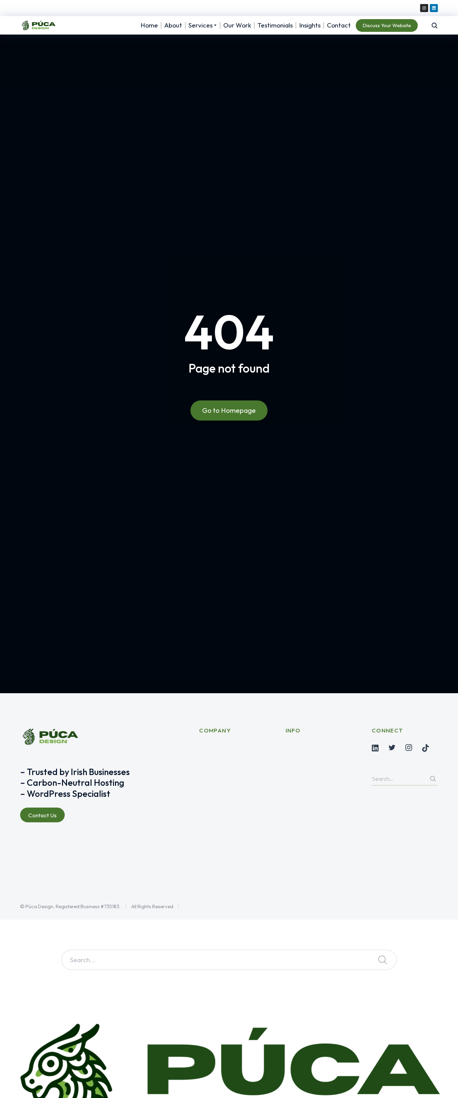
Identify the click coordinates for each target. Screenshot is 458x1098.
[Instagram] (424, 8)
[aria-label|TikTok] (425, 748)
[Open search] (434, 25)
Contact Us (42, 815)
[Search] (433, 779)
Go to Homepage (229, 410)
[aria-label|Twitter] (392, 747)
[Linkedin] (434, 8)
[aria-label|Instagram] (408, 747)
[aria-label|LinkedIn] (375, 748)
